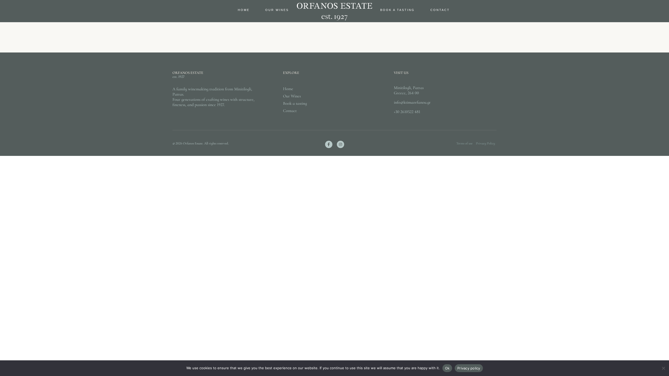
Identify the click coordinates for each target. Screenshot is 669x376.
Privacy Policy (485, 143)
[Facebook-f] (328, 144)
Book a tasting (397, 9)
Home (244, 9)
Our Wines (277, 9)
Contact (440, 9)
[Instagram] (340, 144)
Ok (447, 368)
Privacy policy (468, 368)
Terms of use (464, 143)
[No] (663, 371)
